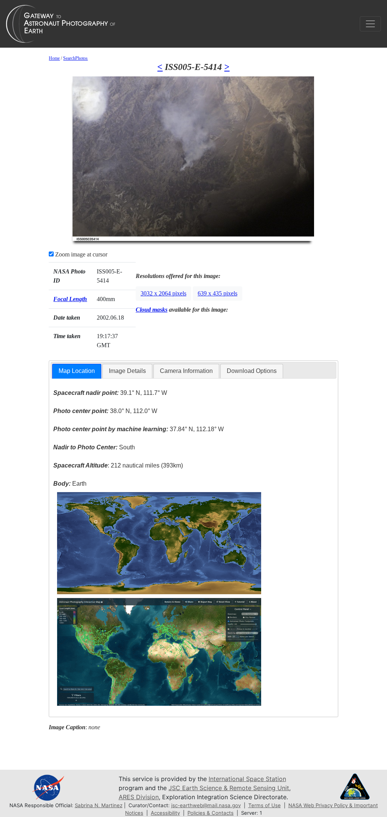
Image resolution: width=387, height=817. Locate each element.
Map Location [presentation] (77, 371)
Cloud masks (151, 309)
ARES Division (139, 797)
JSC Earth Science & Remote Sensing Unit (229, 788)
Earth (70, 483)
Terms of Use (264, 805)
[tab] (76, 371)
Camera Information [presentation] (186, 371)
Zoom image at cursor (80, 254)
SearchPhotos (75, 58)
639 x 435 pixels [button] (217, 293)
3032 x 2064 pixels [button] (163, 293)
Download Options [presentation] (252, 371)
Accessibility (165, 813)
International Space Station (247, 779)
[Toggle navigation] (370, 23)
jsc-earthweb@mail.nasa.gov (206, 805)
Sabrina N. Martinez (98, 805)
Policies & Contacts (210, 813)
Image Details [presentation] (127, 371)
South (94, 447)
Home (54, 58)
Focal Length (70, 299)
